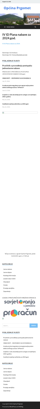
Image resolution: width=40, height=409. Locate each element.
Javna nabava (7, 269)
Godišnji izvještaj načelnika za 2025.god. (15, 104)
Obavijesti (6, 282)
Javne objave (7, 272)
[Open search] (35, 27)
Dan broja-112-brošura (9, 52)
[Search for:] (20, 325)
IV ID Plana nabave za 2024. (11, 43)
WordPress (12, 406)
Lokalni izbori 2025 (9, 278)
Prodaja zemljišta (8, 288)
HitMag (21, 406)
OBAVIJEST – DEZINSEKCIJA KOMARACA (16, 78)
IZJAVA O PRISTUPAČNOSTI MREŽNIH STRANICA (19, 298)
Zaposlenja (6, 291)
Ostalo (5, 285)
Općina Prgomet (17, 8)
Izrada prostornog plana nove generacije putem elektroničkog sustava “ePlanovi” (17, 86)
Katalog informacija (9, 275)
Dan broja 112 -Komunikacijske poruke (14, 55)
